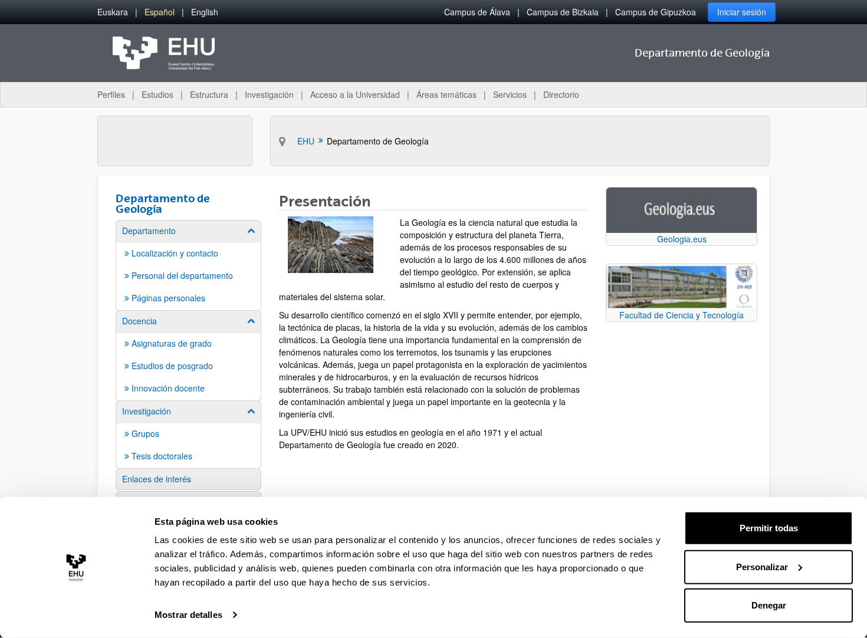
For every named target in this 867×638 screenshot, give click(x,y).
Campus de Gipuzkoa (655, 12)
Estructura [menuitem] (209, 94)
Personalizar (762, 566)
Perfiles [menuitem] (111, 94)
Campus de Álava (477, 12)
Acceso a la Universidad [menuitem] (355, 94)
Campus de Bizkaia (563, 12)
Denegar (768, 605)
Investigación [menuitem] (269, 94)
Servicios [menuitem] (510, 94)
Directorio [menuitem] (561, 94)
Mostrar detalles (188, 615)
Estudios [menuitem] (157, 94)
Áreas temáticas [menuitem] (446, 94)
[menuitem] (112, 12)
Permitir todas (769, 528)
